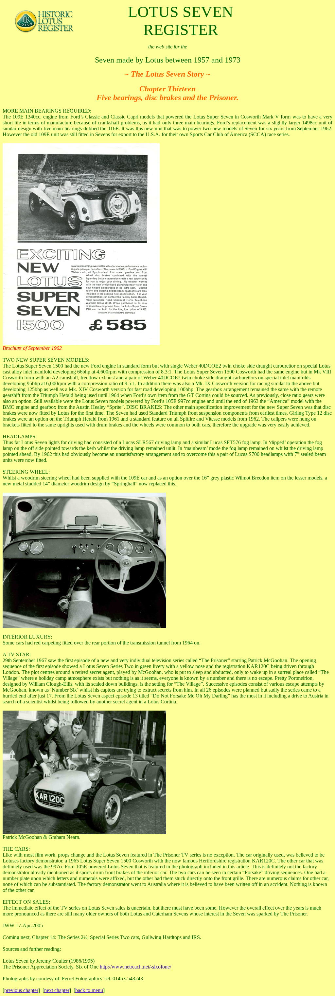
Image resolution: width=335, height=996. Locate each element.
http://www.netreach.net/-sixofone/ (135, 966)
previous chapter (21, 990)
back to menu (89, 990)
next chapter (56, 990)
